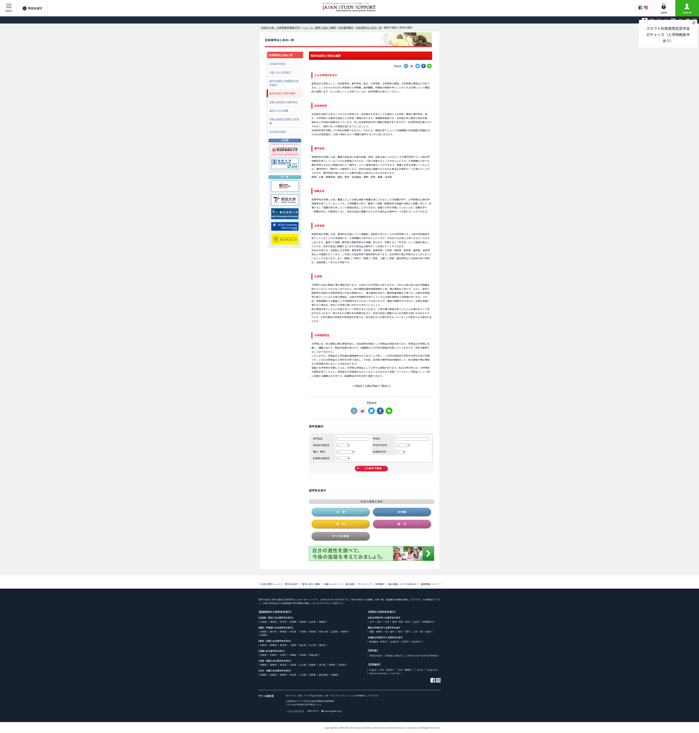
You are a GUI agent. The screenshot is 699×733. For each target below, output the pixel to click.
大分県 (302, 674)
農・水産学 (425, 631)
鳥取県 (263, 664)
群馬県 (283, 631)
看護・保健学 (375, 631)
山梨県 (334, 631)
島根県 (273, 664)
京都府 (273, 654)
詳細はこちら (646, 691)
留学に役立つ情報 (311, 584)
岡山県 (283, 664)
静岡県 (273, 645)
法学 (387, 621)
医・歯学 (390, 631)
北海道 (263, 621)
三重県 (293, 645)
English (372, 669)
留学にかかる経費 (278, 110)
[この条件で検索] (371, 469)
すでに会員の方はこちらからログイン (655, 726)
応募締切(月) (379, 451)
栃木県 (273, 631)
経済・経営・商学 (401, 621)
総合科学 (416, 641)
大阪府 (283, 654)
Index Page (371, 385)
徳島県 (312, 664)
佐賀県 (273, 674)
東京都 (312, 631)
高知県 (342, 664)
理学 (407, 631)
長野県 (344, 631)
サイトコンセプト (296, 710)
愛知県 (283, 645)
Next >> (386, 385)
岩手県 (283, 621)
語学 (379, 621)
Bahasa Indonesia (378, 673)
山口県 (302, 664)
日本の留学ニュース (271, 584)
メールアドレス (625, 699)
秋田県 (302, 621)
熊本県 (293, 674)
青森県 (273, 621)
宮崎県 (312, 674)
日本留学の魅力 (277, 63)
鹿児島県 (323, 674)
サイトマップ (364, 584)
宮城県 (293, 621)
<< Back (357, 385)
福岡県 (263, 674)
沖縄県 (334, 674)
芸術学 (405, 641)
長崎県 (283, 674)
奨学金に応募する (394, 655)
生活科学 (394, 641)
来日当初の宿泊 (277, 131)
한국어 (420, 669)
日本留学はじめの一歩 (281, 55)
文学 (371, 621)
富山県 (302, 645)
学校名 (376, 438)
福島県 (322, 621)
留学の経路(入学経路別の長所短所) (284, 82)
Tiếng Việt (432, 669)
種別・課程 (319, 451)
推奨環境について (429, 584)
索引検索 (349, 584)
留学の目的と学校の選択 (282, 93)
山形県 (312, 621)
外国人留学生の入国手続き (283, 102)
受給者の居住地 (321, 445)
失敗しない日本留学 (280, 72)
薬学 (400, 631)
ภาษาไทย (395, 673)
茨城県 (263, 631)
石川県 (312, 645)
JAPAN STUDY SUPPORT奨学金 (421, 655)
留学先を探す (291, 584)
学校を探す (35, 8)
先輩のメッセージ (332, 584)
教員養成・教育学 (378, 641)
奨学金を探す (375, 655)
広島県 (293, 664)
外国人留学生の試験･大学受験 (284, 121)
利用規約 (379, 584)
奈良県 (302, 654)
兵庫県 (293, 654)
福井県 (322, 645)
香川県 (322, 664)
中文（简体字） (387, 669)
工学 (415, 631)
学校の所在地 (380, 445)
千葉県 (302, 631)
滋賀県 (263, 654)
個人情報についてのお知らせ (402, 584)
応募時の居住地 (321, 458)
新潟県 (263, 635)
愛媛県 (332, 664)
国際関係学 (428, 621)
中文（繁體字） (406, 669)
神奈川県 (323, 631)
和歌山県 (313, 654)
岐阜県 (263, 645)
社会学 (416, 621)
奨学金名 (317, 438)
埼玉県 (293, 631)
